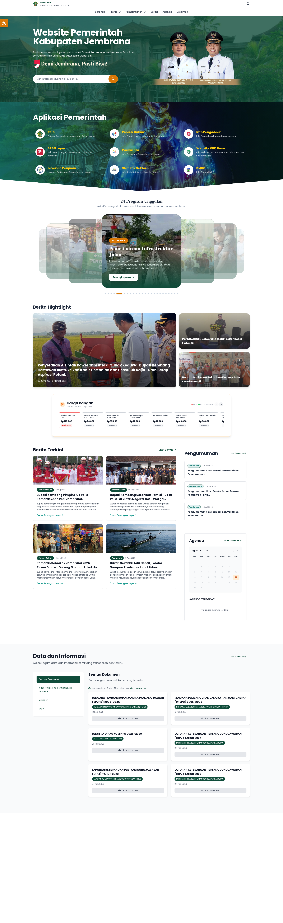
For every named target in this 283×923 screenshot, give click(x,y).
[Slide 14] (148, 293)
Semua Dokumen (49, 679)
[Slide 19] (163, 293)
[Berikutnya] (221, 404)
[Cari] (248, 4)
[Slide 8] (130, 293)
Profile (113, 12)
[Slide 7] (127, 293)
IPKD (41, 709)
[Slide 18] (160, 293)
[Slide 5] (117, 293)
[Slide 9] (133, 293)
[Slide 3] (111, 293)
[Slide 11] (139, 293)
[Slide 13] (145, 293)
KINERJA (43, 700)
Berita (154, 12)
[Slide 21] (169, 293)
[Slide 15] (151, 293)
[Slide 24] (177, 293)
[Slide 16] (154, 293)
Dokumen (182, 12)
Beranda (100, 12)
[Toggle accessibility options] (4, 23)
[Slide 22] (171, 293)
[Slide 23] (174, 293)
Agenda (167, 12)
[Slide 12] (142, 293)
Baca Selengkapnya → (50, 515)
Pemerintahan (134, 12)
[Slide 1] (105, 293)
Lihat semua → (138, 688)
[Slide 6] (122, 293)
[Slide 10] (136, 293)
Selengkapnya (61, 274)
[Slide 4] (114, 293)
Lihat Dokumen (130, 718)
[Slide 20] (166, 293)
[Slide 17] (157, 293)
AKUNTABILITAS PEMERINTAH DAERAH (55, 689)
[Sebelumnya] (216, 404)
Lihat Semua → (167, 449)
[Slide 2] (108, 293)
